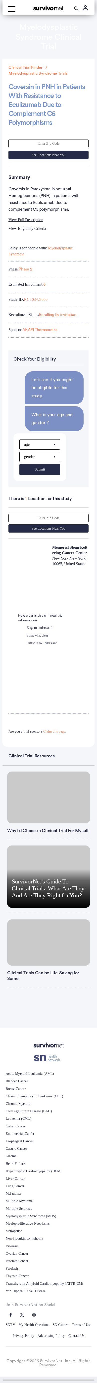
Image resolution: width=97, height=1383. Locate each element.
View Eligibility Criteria (27, 228)
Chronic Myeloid (18, 1104)
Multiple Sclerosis (19, 1209)
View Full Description (25, 220)
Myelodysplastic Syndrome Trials (37, 73)
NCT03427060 (35, 299)
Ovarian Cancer (17, 1253)
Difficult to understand (42, 643)
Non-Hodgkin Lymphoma (24, 1238)
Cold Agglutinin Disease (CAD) (29, 1111)
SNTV (10, 1325)
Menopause (14, 1231)
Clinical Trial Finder (25, 67)
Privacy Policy (23, 1336)
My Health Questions (34, 1325)
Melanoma (13, 1193)
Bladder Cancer (17, 1081)
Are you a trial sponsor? (37, 731)
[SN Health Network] (49, 1058)
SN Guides (60, 1325)
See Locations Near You (48, 155)
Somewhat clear (37, 635)
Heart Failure (15, 1164)
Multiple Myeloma (19, 1201)
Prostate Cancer (17, 1261)
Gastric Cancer (16, 1148)
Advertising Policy (51, 1336)
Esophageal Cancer (19, 1141)
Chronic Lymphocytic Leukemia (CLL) (34, 1096)
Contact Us (76, 1336)
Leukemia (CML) (18, 1118)
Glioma (11, 1156)
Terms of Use (81, 1325)
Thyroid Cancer (17, 1276)
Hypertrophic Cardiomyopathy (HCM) (34, 1171)
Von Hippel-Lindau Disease (26, 1291)
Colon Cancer (15, 1126)
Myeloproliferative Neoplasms (28, 1223)
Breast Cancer (16, 1089)
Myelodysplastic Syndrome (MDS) (31, 1216)
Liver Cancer (15, 1179)
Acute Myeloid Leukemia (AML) (30, 1074)
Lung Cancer (15, 1186)
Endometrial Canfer (20, 1134)
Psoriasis (12, 1246)
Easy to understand (39, 628)
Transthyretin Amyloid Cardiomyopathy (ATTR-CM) (44, 1283)
